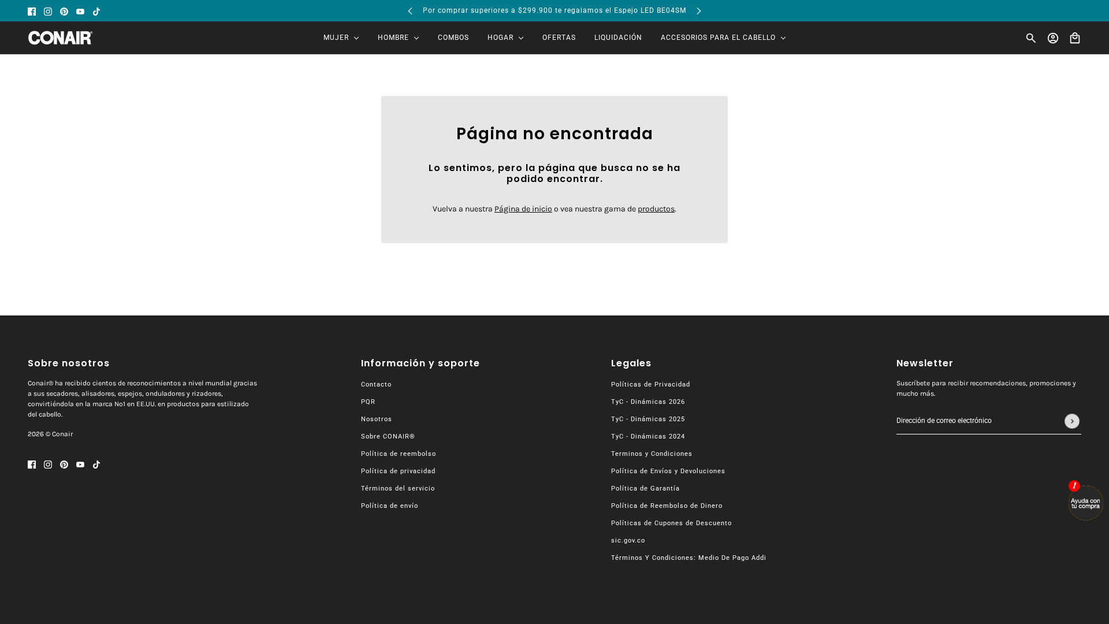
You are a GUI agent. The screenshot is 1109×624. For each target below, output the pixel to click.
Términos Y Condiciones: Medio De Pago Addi (688, 558)
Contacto (376, 384)
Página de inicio (523, 209)
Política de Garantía (645, 488)
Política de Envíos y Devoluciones (668, 471)
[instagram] (48, 10)
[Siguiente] (699, 11)
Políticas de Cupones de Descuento (671, 523)
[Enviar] (1072, 421)
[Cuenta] (1053, 38)
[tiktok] (96, 10)
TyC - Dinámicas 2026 (648, 402)
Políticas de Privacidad (650, 384)
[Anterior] (410, 11)
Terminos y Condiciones (652, 454)
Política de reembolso (398, 454)
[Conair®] (60, 38)
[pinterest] (64, 10)
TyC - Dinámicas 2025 (648, 419)
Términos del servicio (398, 488)
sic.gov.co (628, 540)
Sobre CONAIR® (388, 436)
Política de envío (389, 506)
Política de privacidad (398, 471)
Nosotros (376, 419)
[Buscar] (1031, 38)
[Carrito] (1075, 38)
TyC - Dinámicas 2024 (648, 436)
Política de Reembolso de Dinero (667, 506)
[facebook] (31, 10)
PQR (368, 402)
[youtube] (80, 10)
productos (656, 209)
